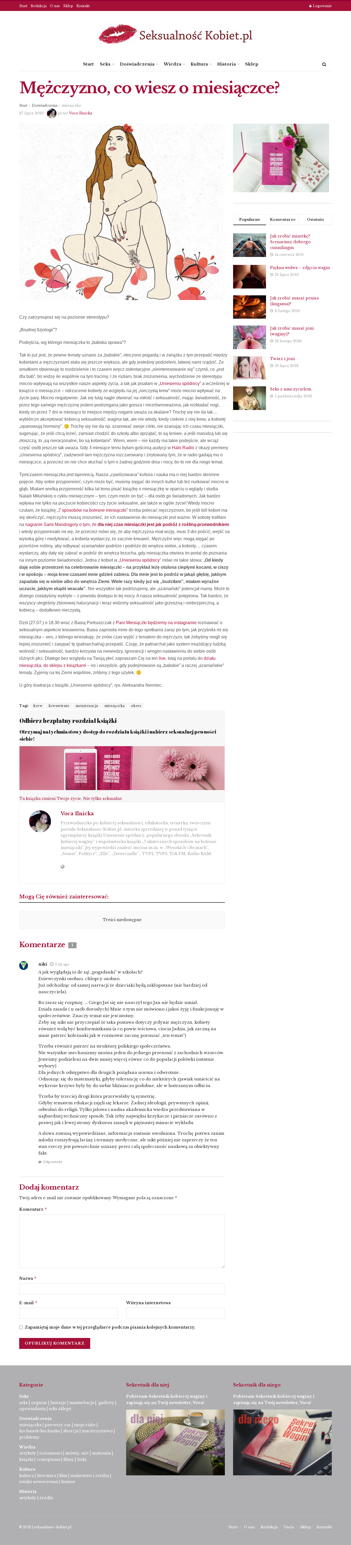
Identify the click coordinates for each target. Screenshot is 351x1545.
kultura (26, 1475)
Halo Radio (183, 447)
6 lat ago (62, 964)
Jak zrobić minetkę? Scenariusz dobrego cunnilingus (290, 242)
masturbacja (81, 1402)
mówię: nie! (76, 1453)
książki (26, 1459)
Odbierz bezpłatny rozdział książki (68, 721)
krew (37, 706)
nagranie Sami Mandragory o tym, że (61, 524)
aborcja (70, 1430)
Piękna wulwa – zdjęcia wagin (300, 267)
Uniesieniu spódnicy (180, 383)
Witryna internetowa (148, 1302)
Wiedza (172, 64)
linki (81, 1459)
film (63, 1475)
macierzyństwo (97, 1430)
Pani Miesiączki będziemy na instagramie (156, 622)
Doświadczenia (137, 64)
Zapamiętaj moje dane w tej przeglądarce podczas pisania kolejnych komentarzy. (110, 1327)
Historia (226, 64)
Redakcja (39, 6)
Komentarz (33, 1209)
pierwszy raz (58, 1424)
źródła (45, 1497)
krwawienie (59, 706)
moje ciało (84, 1424)
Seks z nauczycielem (290, 389)
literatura (46, 1475)
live (162, 658)
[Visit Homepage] (175, 34)
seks (23, 1402)
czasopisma (48, 1459)
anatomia (101, 1453)
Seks (105, 64)
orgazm (39, 1402)
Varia (289, 1527)
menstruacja (87, 706)
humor (68, 1481)
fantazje (58, 1402)
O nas (55, 6)
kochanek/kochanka (39, 1430)
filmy (68, 1459)
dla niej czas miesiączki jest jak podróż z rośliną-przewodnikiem (163, 524)
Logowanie (322, 6)
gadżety (106, 1402)
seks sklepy (60, 1408)
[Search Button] (324, 64)
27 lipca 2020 (31, 113)
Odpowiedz (53, 1162)
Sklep (68, 6)
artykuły (27, 1453)
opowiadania (32, 1408)
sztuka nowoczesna (38, 1481)
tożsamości (50, 1453)
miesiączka (71, 105)
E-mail (28, 1302)
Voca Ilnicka (80, 113)
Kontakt (83, 6)
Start (23, 6)
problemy (29, 1437)
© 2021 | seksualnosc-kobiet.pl (45, 1527)
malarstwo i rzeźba (89, 1475)
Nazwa (28, 1278)
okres (136, 706)
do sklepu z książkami (64, 665)
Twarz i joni (282, 358)
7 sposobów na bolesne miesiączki (92, 510)
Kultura (199, 64)
